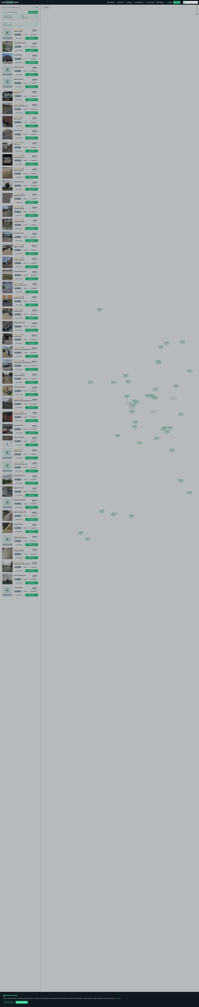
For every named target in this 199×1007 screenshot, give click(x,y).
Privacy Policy (117, 998)
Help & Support (160, 2)
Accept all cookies (22, 1002)
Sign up (177, 2)
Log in (170, 2)
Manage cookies (9, 1002)
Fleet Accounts (150, 2)
